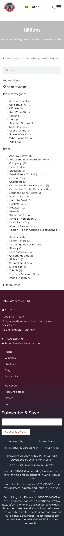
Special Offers (17, 130)
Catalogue (15, 104)
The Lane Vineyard (20, 274)
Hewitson (15, 207)
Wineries (10, 357)
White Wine (16, 138)
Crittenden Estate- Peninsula (27, 189)
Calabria (14, 178)
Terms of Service (47, 441)
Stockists (10, 364)
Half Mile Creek (18, 200)
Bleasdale (15, 170)
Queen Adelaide (19, 255)
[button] (58, 6)
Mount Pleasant (19, 226)
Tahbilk (13, 270)
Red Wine (15, 112)
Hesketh (14, 203)
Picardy (13, 248)
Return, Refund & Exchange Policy (21, 448)
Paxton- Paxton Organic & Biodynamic (33, 229)
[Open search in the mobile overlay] (53, 6)
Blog (7, 370)
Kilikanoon (15, 215)
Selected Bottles (19, 123)
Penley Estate (18, 240)
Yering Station (18, 277)
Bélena (13, 167)
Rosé (12, 119)
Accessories (16, 101)
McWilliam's (16, 222)
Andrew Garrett (16, 86)
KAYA (12, 211)
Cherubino (16, 181)
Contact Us (11, 376)
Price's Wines (17, 252)
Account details (14, 391)
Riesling (14, 115)
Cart (7, 404)
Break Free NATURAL (22, 174)
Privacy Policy (52, 448)
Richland (14, 259)
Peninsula (15, 237)
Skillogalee (16, 266)
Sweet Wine (17, 134)
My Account (12, 385)
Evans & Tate (17, 196)
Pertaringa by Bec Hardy (24, 244)
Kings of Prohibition (21, 218)
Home (4, 39)
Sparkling (15, 126)
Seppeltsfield (17, 263)
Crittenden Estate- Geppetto (27, 185)
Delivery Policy (16, 441)
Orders (9, 397)
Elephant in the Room (23, 192)
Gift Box (14, 108)
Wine (12, 141)
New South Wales (40, 39)
